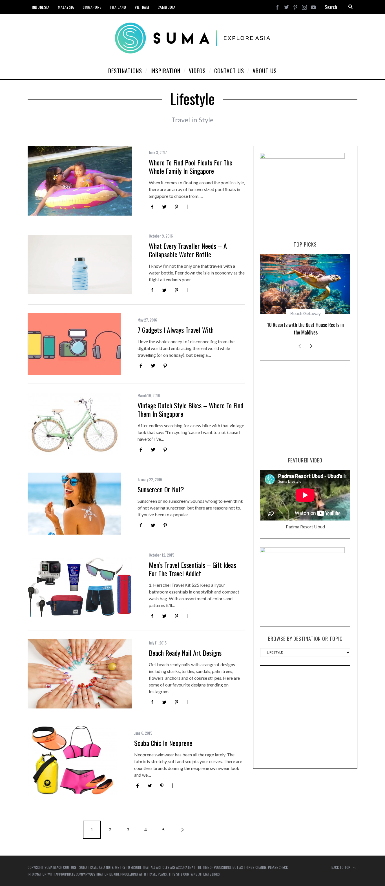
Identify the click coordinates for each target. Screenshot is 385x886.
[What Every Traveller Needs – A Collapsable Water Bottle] (80, 264)
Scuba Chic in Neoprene (163, 743)
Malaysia (66, 7)
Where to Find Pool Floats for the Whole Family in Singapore (190, 166)
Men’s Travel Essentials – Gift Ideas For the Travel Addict (192, 569)
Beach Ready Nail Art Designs (185, 653)
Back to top (341, 867)
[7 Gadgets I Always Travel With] (74, 344)
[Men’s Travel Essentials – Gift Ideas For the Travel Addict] (80, 587)
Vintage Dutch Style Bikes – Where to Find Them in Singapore (190, 409)
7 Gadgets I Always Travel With (176, 330)
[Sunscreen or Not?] (74, 504)
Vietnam (142, 7)
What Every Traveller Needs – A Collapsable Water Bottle (188, 250)
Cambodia (167, 7)
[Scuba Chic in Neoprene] (72, 760)
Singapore (92, 7)
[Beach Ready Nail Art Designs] (80, 673)
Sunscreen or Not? (161, 489)
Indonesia (40, 7)
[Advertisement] (305, 404)
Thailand (118, 7)
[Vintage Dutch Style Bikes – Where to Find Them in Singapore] (74, 424)
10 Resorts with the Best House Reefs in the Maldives (305, 328)
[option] (305, 297)
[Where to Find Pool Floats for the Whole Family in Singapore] (80, 181)
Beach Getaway (305, 313)
